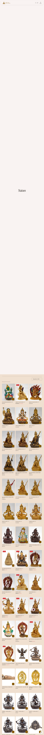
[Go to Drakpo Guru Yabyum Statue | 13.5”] (35, 392)
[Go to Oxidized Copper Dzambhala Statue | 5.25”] (35, 535)
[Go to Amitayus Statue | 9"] (35, 415)
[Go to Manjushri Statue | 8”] (8, 605)
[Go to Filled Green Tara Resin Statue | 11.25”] (8, 392)
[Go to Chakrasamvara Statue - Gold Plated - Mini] (22, 677)
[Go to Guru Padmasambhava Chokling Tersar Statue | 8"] (35, 462)
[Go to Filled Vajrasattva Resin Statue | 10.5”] (22, 535)
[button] (40, 3)
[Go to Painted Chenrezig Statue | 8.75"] (22, 415)
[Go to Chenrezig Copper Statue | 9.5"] (8, 535)
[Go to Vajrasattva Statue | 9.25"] (8, 511)
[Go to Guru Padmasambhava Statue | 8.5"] (35, 439)
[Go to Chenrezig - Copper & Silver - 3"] (8, 701)
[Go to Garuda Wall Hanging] (35, 725)
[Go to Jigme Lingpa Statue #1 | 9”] (22, 558)
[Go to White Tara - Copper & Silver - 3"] (8, 725)
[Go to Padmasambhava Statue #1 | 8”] (22, 605)
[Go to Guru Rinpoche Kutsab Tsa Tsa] (8, 558)
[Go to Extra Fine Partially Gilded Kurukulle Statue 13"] (22, 629)
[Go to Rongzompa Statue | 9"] (8, 415)
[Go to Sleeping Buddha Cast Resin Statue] (8, 677)
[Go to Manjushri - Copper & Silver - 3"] (22, 725)
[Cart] (37, 3)
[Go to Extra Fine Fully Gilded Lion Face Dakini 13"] (8, 653)
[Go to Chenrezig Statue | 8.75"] (35, 511)
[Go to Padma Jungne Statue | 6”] (35, 582)
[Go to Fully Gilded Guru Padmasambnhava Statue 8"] (35, 629)
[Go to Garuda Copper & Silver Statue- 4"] (22, 653)
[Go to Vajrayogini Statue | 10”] (35, 558)
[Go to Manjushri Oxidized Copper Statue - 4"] (35, 653)
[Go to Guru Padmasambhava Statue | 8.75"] (8, 439)
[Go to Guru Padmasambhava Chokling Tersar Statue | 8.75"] (22, 462)
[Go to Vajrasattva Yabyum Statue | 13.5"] (22, 392)
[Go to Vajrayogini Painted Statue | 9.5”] (8, 582)
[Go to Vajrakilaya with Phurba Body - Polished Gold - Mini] (35, 677)
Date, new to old (36, 379)
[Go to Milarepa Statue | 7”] (22, 582)
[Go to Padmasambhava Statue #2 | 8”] (35, 605)
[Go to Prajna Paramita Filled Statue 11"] (8, 629)
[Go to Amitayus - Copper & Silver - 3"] (22, 701)
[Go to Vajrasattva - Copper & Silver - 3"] (35, 701)
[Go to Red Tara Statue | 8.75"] (22, 511)
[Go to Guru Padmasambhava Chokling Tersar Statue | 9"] (8, 462)
